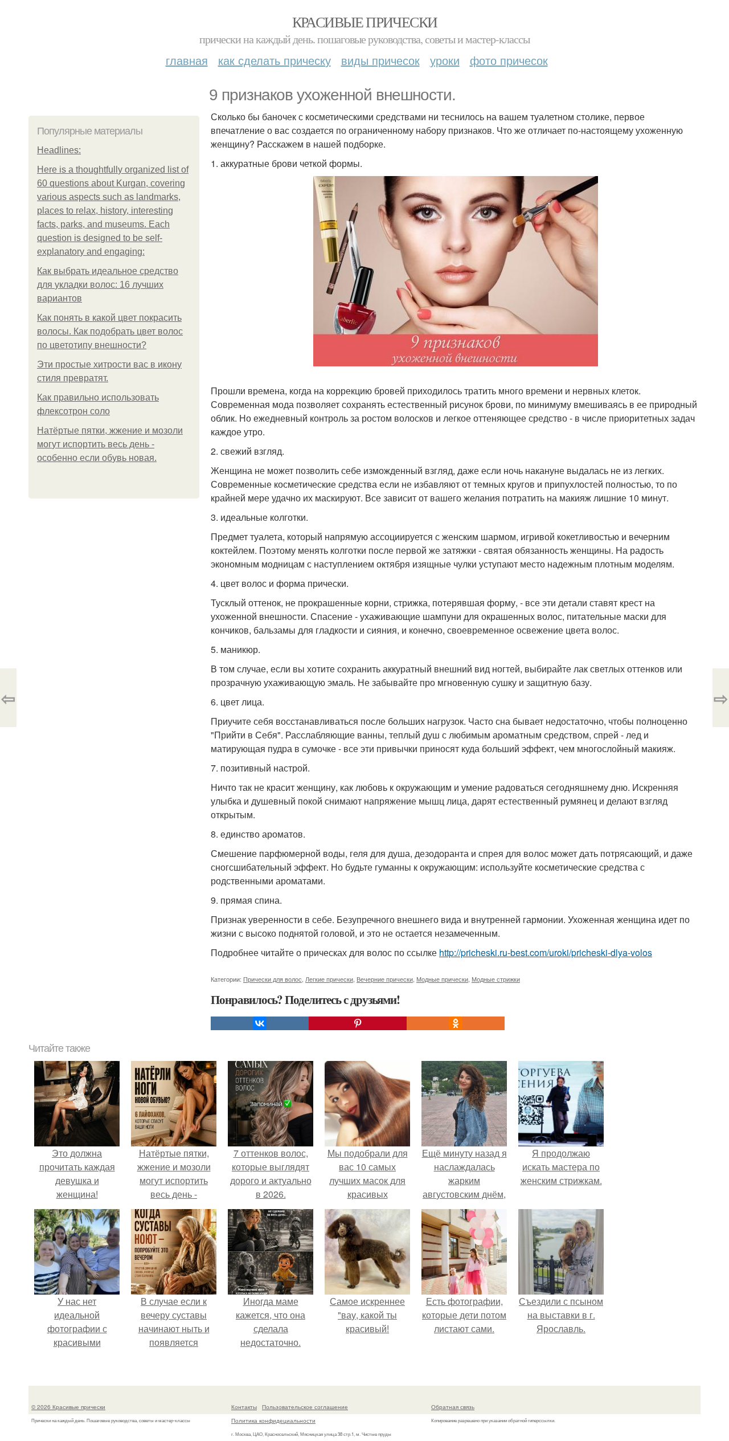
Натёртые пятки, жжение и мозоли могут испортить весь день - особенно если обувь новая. (110, 444)
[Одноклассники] (456, 1023)
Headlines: (59, 150)
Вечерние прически (385, 978)
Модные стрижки (496, 978)
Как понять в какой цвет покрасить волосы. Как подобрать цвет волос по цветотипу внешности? (110, 331)
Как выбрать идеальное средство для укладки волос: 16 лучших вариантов (107, 284)
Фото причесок (509, 60)
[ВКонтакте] (260, 1023)
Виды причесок (380, 60)
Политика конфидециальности (273, 1420)
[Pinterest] (358, 1023)
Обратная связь (452, 1407)
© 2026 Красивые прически (68, 1407)
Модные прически (442, 978)
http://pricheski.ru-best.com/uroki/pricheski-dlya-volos (545, 952)
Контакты (244, 1407)
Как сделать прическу (274, 60)
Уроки (445, 60)
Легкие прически (329, 978)
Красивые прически (364, 21)
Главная (187, 60)
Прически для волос (272, 978)
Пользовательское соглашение (305, 1407)
